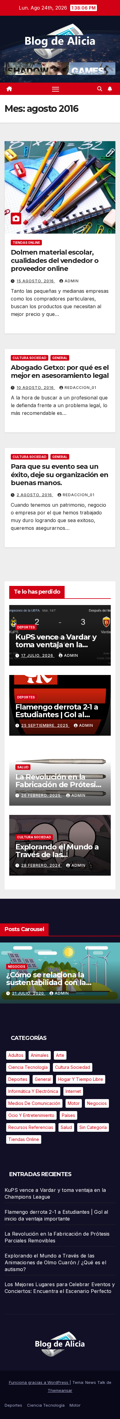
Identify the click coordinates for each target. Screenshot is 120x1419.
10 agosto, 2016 (36, 387)
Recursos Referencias (30, 1127)
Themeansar (60, 1390)
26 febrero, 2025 (41, 795)
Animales (40, 1055)
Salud (23, 767)
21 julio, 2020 (28, 993)
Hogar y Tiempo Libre (80, 1079)
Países (68, 1115)
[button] (99, 89)
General (59, 358)
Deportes (26, 627)
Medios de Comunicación (34, 1103)
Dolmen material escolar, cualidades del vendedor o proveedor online (54, 260)
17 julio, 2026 (37, 655)
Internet (73, 1091)
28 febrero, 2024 (41, 865)
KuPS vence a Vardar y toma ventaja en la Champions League (55, 644)
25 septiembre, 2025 (45, 725)
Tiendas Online (26, 242)
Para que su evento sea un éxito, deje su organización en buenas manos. (59, 474)
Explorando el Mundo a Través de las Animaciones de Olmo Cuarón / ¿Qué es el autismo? (55, 1262)
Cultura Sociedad (29, 358)
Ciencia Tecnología (28, 1067)
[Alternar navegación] (55, 88)
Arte (60, 1055)
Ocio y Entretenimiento (31, 1115)
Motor (74, 1103)
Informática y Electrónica (33, 1091)
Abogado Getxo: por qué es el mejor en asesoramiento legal (60, 371)
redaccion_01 (80, 387)
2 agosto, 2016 (35, 495)
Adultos (15, 1055)
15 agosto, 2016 (36, 281)
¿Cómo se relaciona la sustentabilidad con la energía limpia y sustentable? (59, 982)
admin (72, 281)
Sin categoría (93, 1127)
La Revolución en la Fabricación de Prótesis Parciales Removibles (57, 784)
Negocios (16, 966)
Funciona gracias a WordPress (39, 1382)
